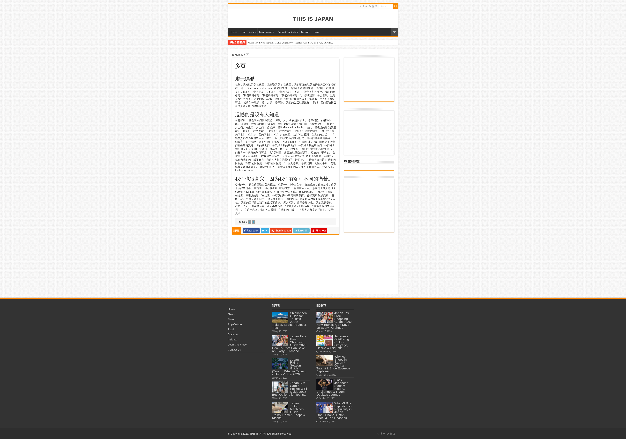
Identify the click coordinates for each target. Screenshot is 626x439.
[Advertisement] (285, 264)
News (316, 32)
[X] (366, 6)
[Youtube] (373, 6)
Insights (232, 339)
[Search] (395, 6)
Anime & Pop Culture (288, 32)
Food (243, 32)
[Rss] (360, 6)
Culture (252, 32)
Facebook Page (351, 161)
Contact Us (234, 349)
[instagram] (376, 6)
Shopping (305, 32)
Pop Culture (235, 324)
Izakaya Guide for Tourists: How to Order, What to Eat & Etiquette (282, 42)
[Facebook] (363, 6)
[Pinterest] (369, 6)
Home (238, 54)
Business (233, 334)
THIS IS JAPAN (313, 19)
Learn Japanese (266, 32)
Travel (234, 32)
